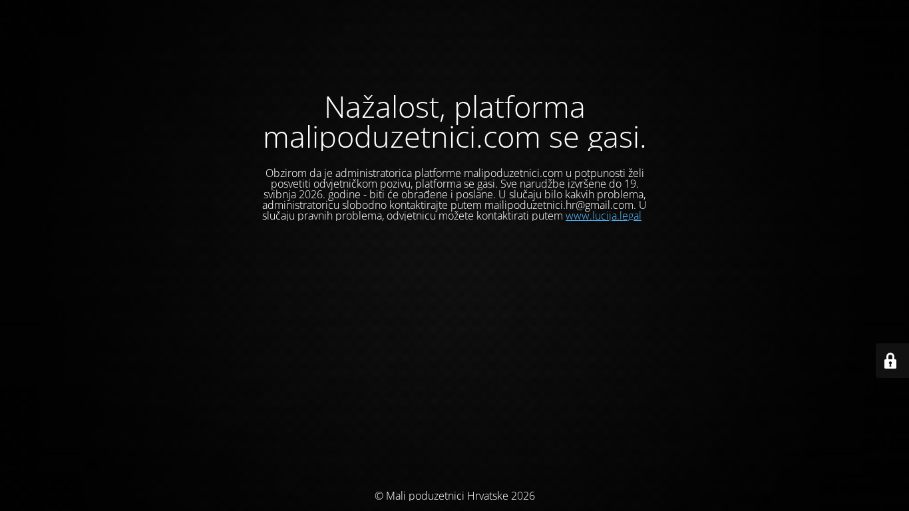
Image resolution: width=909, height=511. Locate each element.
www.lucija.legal (603, 215)
